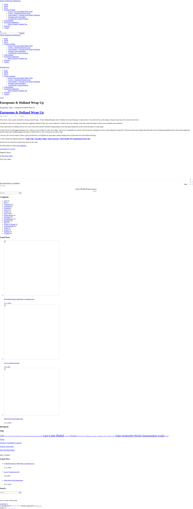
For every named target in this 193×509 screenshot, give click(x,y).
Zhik (32, 139)
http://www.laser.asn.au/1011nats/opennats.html (32, 436)
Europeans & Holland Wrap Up (22, 112)
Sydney (105, 436)
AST (5, 201)
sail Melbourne (88, 436)
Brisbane (18, 436)
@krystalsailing (21, 145)
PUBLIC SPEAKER (7, 446)
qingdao (79, 436)
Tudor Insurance (53, 139)
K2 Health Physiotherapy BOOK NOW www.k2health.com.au (19, 299)
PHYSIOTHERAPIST (7, 450)
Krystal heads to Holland (10, 183)
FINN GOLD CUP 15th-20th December (13, 418)
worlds (161, 435)
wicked (6, 230)
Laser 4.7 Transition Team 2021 (11, 363)
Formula (6, 208)
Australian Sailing (40, 139)
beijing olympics (12, 436)
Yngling (6, 233)
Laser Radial (56, 435)
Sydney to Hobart (9, 224)
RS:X (6, 222)
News (11, 107)
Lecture (6, 212)
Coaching (7, 206)
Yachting (7, 231)
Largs (46, 435)
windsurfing (128, 435)
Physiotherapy (8, 219)
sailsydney (94, 436)
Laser (6, 210)
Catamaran (7, 204)
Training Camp (111, 436)
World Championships (145, 435)
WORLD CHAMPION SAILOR (11, 443)
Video (6, 228)
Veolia (27, 139)
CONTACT (4, 504)
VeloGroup (38, 506)
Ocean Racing (8, 215)
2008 (2, 436)
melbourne (66, 436)
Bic (5, 202)
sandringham (100, 436)
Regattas (6, 221)
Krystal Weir (4, 107)
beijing (6, 436)
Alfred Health (64, 139)
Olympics (7, 217)
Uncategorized (8, 226)
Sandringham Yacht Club (81, 139)
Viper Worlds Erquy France (85, 189)
